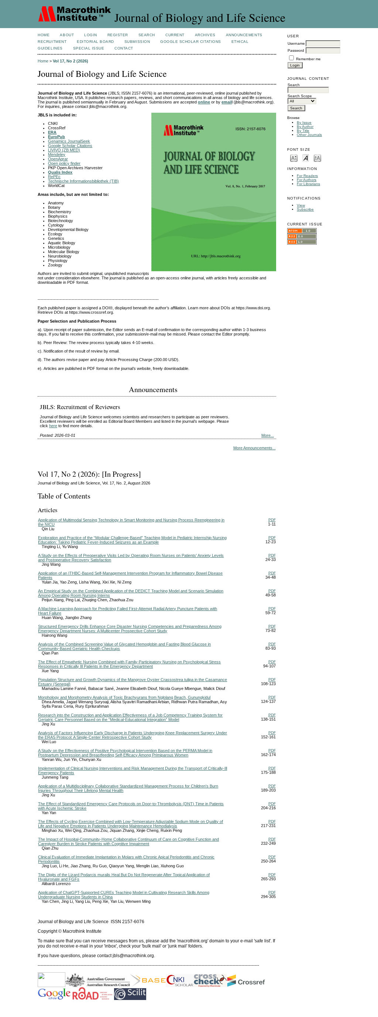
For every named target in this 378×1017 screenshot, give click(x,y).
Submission (137, 42)
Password (296, 50)
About (67, 35)
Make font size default (305, 157)
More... (267, 435)
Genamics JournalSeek (69, 141)
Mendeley (56, 154)
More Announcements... (254, 448)
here (53, 426)
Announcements (244, 35)
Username (296, 43)
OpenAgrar (58, 159)
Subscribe (305, 209)
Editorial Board (95, 42)
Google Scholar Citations (190, 42)
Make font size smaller (294, 157)
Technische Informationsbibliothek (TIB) (83, 181)
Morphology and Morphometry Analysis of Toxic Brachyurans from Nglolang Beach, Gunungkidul (124, 697)
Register (117, 35)
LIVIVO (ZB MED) (64, 150)
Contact (123, 48)
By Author (305, 127)
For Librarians (308, 184)
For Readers (307, 176)
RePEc (54, 176)
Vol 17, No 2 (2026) (70, 61)
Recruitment (52, 42)
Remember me (308, 59)
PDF (272, 520)
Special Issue (88, 48)
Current (175, 35)
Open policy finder (64, 163)
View (301, 205)
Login (90, 35)
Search (146, 35)
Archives (205, 35)
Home (43, 35)
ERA (52, 132)
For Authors (306, 180)
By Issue (304, 122)
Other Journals (309, 135)
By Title (303, 131)
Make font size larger (317, 157)
